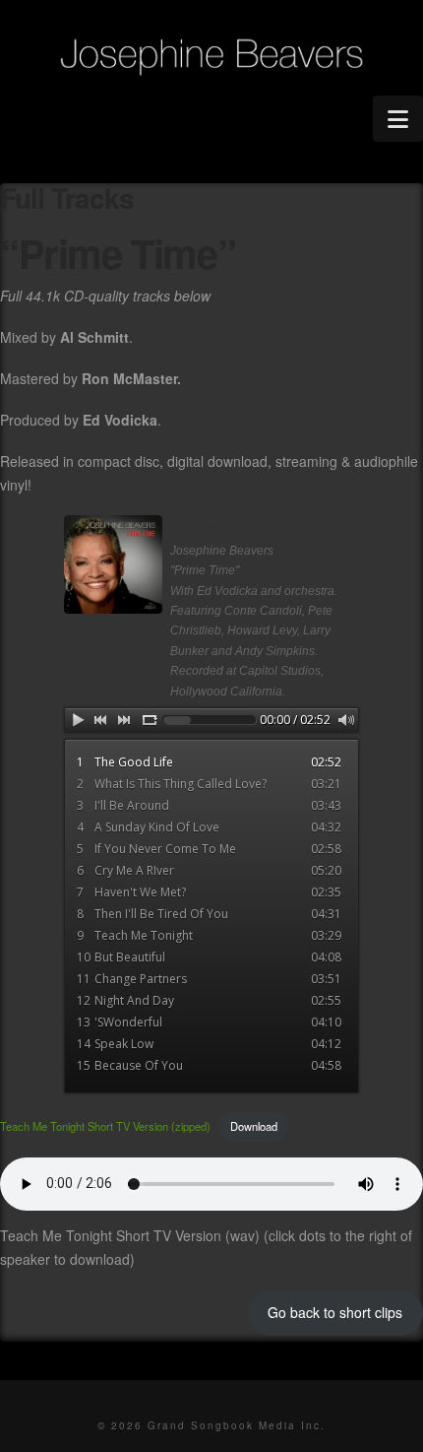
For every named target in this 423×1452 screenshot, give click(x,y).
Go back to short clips (335, 1312)
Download (253, 1126)
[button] (398, 119)
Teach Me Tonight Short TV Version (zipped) (105, 1126)
